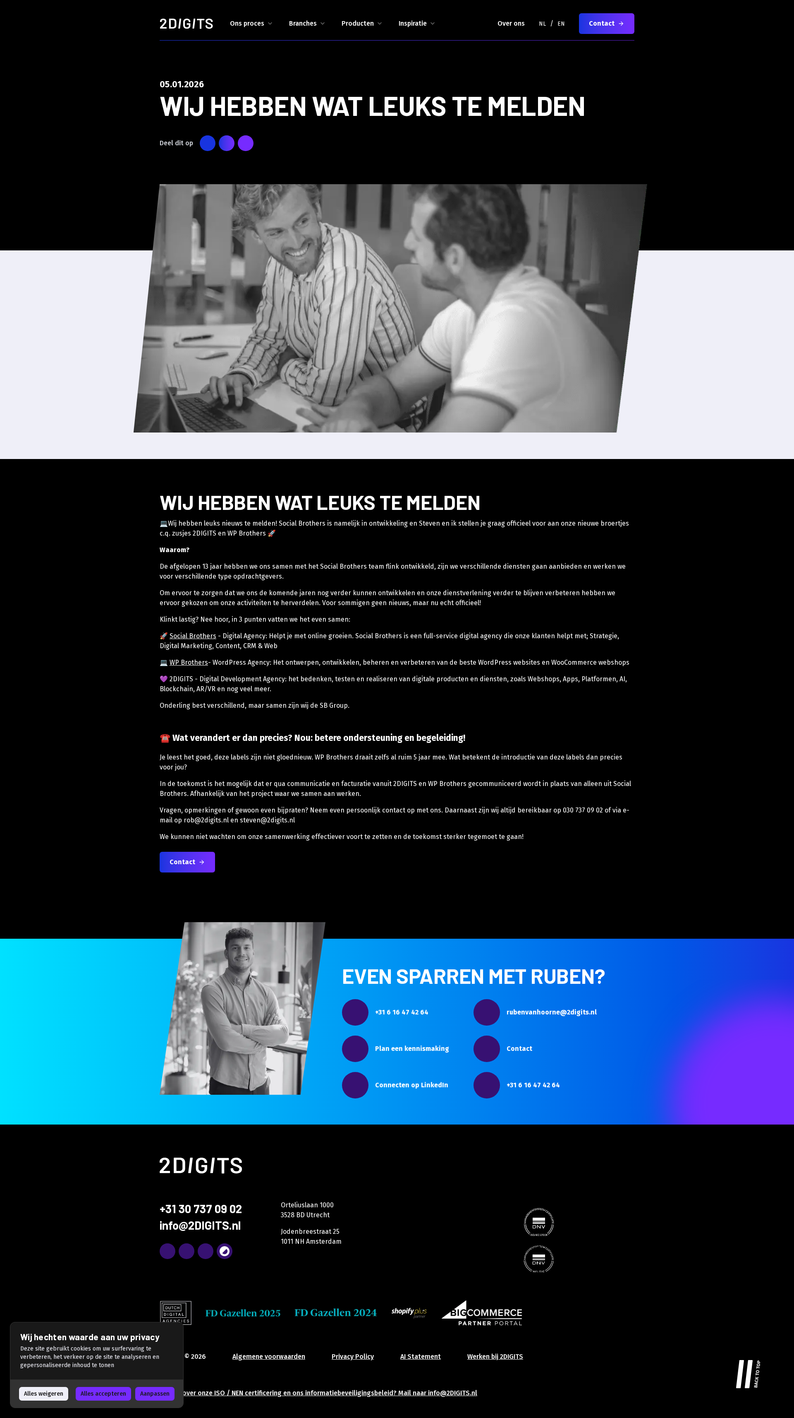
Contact (602, 23)
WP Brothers (189, 662)
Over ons (511, 23)
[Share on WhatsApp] (207, 143)
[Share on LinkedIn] (226, 143)
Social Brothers (193, 636)
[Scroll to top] (748, 1372)
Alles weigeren (43, 1393)
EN (561, 23)
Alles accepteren (103, 1393)
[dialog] (97, 1365)
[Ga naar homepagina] (186, 24)
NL (542, 23)
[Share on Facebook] (246, 143)
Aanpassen (155, 1393)
